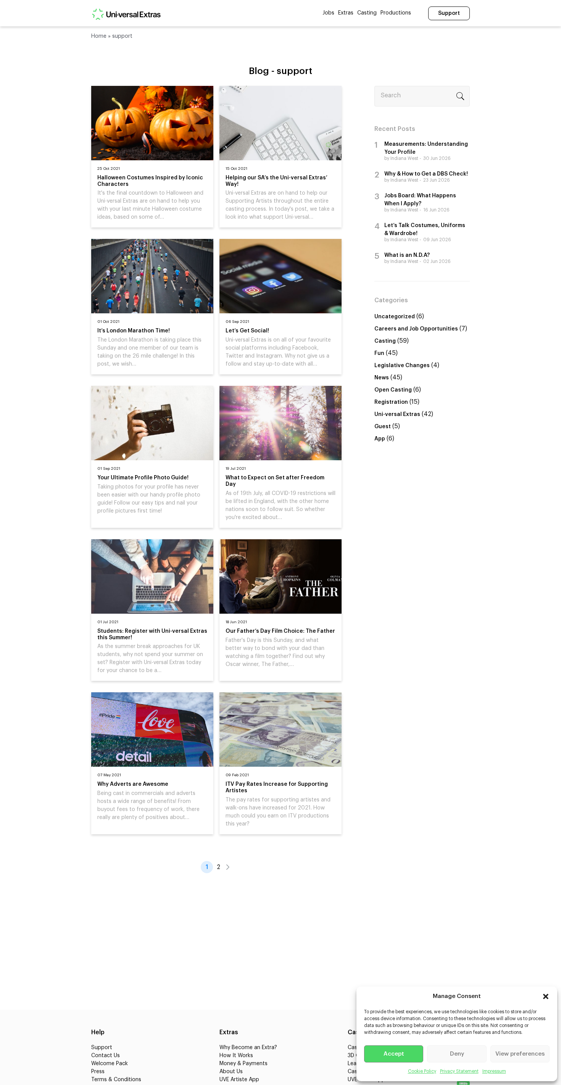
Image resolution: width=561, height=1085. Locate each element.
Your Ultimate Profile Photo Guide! (143, 477)
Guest (382, 426)
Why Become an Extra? (248, 1047)
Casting (367, 13)
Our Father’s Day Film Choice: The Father (280, 631)
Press (98, 1071)
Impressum (494, 1071)
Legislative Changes (402, 365)
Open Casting (393, 390)
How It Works (236, 1055)
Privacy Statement (459, 1071)
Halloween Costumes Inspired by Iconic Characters (150, 181)
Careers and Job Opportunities (416, 329)
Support (449, 13)
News (381, 377)
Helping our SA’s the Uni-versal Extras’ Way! (276, 181)
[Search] (460, 96)
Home (98, 36)
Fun (379, 353)
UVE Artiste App (239, 1079)
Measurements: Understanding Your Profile (426, 148)
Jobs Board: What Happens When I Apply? (420, 199)
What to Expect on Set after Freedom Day (275, 481)
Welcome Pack (109, 1063)
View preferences (520, 1054)
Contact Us (105, 1055)
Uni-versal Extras (397, 414)
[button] (546, 996)
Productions (395, 13)
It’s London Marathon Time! (133, 331)
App (379, 439)
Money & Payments (243, 1063)
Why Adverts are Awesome (132, 784)
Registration (391, 402)
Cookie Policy (422, 1071)
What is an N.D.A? (407, 255)
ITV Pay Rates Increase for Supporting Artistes (277, 787)
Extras (345, 13)
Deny (457, 1054)
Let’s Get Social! (247, 331)
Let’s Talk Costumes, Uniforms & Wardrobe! (424, 229)
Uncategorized (394, 316)
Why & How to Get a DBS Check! (426, 174)
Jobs (328, 13)
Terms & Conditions (116, 1079)
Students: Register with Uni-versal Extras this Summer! (152, 634)
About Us (231, 1071)
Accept (394, 1054)
